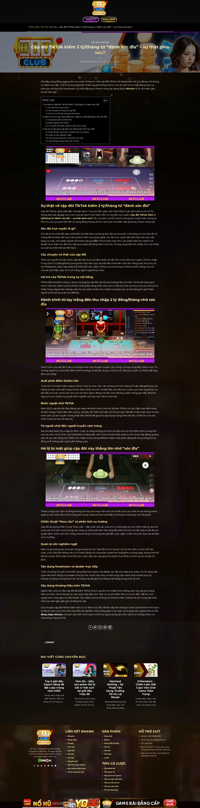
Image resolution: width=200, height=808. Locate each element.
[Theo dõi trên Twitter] (48, 766)
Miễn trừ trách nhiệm (76, 765)
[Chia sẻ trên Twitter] (95, 627)
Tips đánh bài (109, 768)
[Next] (155, 683)
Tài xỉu (107, 747)
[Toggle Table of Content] (104, 100)
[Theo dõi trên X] (45, 766)
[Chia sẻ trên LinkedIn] (110, 627)
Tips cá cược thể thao (113, 779)
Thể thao (108, 754)
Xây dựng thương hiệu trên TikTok (64, 141)
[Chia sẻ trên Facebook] (90, 627)
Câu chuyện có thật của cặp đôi (62, 110)
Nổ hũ (106, 740)
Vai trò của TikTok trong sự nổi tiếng (64, 113)
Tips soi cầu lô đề (111, 786)
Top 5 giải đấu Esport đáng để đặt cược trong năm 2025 (54, 686)
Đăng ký (70, 736)
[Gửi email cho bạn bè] (100, 627)
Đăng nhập (72, 740)
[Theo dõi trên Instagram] (37, 766)
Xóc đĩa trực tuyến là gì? (58, 107)
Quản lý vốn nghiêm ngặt (59, 135)
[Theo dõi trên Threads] (52, 766)
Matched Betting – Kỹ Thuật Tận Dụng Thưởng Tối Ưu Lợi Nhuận (115, 689)
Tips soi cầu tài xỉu (111, 783)
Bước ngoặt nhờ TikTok (58, 123)
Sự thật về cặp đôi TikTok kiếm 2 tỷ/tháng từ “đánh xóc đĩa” (72, 104)
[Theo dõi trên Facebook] (34, 766)
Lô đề (106, 758)
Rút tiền (70, 754)
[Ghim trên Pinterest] (105, 627)
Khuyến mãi (72, 761)
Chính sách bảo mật (75, 772)
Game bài (108, 736)
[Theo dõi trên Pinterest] (55, 766)
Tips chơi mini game (112, 776)
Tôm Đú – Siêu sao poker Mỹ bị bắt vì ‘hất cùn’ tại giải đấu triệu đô (84, 688)
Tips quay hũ (109, 772)
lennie (116, 62)
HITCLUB (33, 27)
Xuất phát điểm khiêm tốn (60, 120)
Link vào (71, 747)
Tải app (70, 743)
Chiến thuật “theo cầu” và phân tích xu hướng (68, 132)
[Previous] (44, 683)
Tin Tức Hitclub (49, 27)
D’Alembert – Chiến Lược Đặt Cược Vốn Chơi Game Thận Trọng (146, 688)
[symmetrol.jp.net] (100, 8)
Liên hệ (70, 758)
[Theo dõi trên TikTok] (41, 766)
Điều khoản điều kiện (76, 768)
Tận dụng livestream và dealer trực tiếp (65, 138)
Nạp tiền (71, 750)
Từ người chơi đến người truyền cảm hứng (67, 126)
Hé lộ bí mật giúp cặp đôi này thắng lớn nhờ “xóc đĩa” (69, 129)
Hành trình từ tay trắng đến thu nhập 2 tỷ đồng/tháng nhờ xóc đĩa (75, 117)
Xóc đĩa (107, 750)
